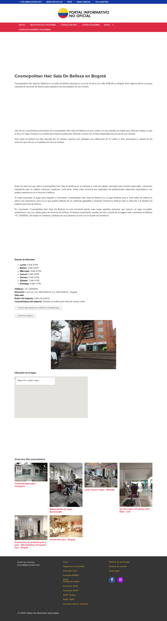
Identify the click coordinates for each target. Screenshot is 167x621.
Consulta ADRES (91, 25)
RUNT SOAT (69, 599)
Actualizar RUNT (71, 590)
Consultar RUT (68, 25)
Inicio (22, 25)
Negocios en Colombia (43, 25)
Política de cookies (118, 566)
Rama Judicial (84, 2)
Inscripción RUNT (71, 582)
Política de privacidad (119, 562)
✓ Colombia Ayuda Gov (30, 2)
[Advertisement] (83, 51)
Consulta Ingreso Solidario (35, 30)
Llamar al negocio (25, 315)
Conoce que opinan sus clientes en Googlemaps (38, 307)
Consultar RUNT (71, 586)
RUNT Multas (69, 595)
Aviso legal (114, 571)
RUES (69, 2)
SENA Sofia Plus (54, 2)
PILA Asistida (102, 2)
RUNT (107, 25)
